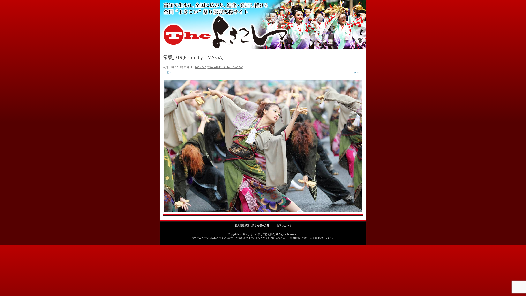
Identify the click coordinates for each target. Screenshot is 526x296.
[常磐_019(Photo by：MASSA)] (263, 146)
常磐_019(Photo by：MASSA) (225, 67)
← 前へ (167, 72)
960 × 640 (200, 67)
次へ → (358, 72)
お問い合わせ (284, 225)
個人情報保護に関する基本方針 (252, 225)
